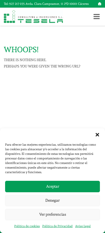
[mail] (99, 4)
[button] (97, 134)
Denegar (52, 200)
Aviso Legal (83, 226)
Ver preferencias (52, 214)
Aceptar (52, 186)
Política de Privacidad (57, 226)
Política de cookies (27, 226)
